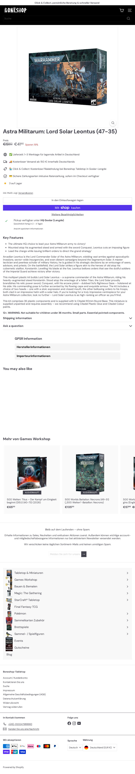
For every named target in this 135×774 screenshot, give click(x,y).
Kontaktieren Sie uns (13, 682)
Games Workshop (35, 439)
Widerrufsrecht (11, 702)
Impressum (9, 690)
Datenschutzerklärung (14, 698)
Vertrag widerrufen (12, 706)
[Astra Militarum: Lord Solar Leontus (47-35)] (25, 401)
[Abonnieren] (83, 554)
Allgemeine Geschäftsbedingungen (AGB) (24, 694)
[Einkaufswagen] (122, 10)
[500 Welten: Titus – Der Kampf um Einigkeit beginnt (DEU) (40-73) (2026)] (32, 478)
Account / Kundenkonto (15, 677)
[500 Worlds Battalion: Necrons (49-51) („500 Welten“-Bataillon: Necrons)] (90, 478)
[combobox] (67, 18)
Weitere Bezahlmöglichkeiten (68, 214)
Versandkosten (25, 193)
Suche (6, 686)
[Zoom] (113, 123)
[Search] (128, 18)
